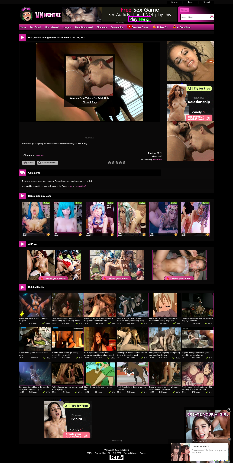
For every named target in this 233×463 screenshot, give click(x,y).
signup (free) (80, 186)
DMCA (89, 453)
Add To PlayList (49, 163)
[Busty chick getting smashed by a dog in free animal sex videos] (100, 316)
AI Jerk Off (162, 27)
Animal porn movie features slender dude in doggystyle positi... (132, 354)
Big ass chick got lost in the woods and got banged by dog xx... (34, 388)
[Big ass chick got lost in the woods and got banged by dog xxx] (35, 385)
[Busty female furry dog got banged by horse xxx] (133, 385)
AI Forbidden (184, 27)
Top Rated (35, 27)
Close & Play (90, 102)
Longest (66, 27)
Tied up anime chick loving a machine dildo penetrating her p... (131, 319)
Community (117, 27)
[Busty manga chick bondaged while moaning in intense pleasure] (198, 385)
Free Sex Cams (140, 27)
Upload (207, 2)
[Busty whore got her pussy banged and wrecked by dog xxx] (165, 385)
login (70, 186)
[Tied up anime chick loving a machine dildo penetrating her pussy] (133, 316)
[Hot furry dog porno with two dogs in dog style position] (198, 316)
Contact (143, 453)
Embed (31, 163)
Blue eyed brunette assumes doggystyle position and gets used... (99, 354)
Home (23, 27)
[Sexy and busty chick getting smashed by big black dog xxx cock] (68, 316)
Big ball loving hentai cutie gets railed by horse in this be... (195, 354)
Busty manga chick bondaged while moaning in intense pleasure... (197, 388)
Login (190, 2)
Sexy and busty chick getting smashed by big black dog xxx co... (67, 319)
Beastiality (40, 155)
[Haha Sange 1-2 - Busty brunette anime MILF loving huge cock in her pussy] (165, 316)
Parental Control (130, 453)
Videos (184, 10)
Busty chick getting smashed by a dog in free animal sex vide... (98, 319)
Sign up (174, 2)
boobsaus (157, 159)
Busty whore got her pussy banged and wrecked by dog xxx (164, 388)
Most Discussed (84, 27)
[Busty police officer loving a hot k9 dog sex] (35, 316)
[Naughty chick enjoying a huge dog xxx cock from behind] (165, 350)
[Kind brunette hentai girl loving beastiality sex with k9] (68, 350)
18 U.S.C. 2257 (114, 453)
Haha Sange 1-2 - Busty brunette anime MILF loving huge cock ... (163, 319)
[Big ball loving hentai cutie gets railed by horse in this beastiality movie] (198, 350)
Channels (102, 27)
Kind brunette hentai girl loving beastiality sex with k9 (65, 354)
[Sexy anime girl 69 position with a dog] (35, 350)
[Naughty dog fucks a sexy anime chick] (100, 385)
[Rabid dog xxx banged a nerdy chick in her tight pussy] (68, 385)
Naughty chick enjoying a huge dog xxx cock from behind (164, 354)
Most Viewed (52, 27)
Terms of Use (100, 453)
